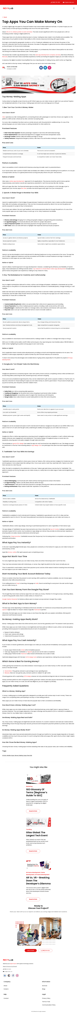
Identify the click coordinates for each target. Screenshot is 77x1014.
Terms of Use (46, 1001)
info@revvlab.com (69, 2)
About (5, 986)
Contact (6, 998)
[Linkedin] (45, 68)
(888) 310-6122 (56, 2)
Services (44, 986)
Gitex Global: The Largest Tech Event (37, 834)
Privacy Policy (46, 998)
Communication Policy (48, 1005)
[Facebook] (41, 68)
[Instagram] (49, 68)
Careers (6, 989)
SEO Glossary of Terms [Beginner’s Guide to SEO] (36, 792)
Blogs (43, 989)
